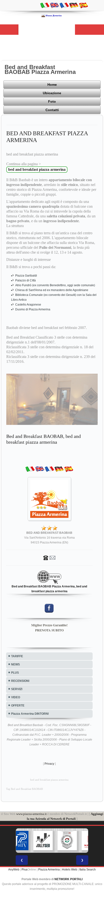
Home (52, 84)
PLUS (15, 672)
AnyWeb (13, 869)
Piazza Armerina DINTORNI (30, 713)
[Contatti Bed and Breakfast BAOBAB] (49, 557)
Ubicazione (52, 93)
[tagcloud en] (54, 5)
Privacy (49, 763)
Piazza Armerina (49, 869)
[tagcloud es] (83, 5)
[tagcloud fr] (64, 5)
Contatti (52, 110)
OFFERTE (17, 705)
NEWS (15, 664)
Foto (52, 101)
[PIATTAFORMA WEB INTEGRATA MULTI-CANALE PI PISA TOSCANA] (67, 840)
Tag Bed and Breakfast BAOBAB (24, 789)
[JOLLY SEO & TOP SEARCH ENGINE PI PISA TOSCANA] (43, 840)
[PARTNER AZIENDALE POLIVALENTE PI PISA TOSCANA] (19, 840)
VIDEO (15, 697)
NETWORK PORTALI (68, 879)
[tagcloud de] (74, 5)
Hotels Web (69, 869)
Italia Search (87, 869)
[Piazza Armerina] (52, 15)
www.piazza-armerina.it (31, 814)
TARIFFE (17, 656)
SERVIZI (16, 689)
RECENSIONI (20, 681)
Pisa (24, 869)
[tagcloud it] (45, 5)
